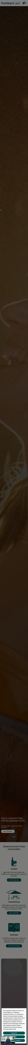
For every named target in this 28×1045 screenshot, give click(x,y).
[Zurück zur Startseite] (11, 3)
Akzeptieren (14, 1033)
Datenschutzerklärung (13, 1020)
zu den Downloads (14, 946)
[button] (26, 3)
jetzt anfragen (8, 831)
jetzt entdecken (14, 880)
